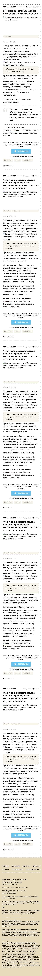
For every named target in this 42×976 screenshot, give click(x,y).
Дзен (17, 160)
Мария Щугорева (33, 176)
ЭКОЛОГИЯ (5, 869)
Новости (8, 160)
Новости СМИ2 (8, 166)
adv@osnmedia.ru (33, 896)
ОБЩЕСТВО (26, 866)
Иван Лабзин (35, 7)
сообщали (14, 130)
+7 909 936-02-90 (11, 893)
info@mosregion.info (11, 884)
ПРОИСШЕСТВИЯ (9, 7)
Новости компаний (33, 869)
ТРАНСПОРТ (36, 866)
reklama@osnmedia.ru (21, 896)
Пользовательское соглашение (11, 939)
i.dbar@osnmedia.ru (10, 892)
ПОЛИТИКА (5, 866)
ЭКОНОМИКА (15, 866)
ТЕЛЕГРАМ (27, 160)
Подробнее (36, 935)
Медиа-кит (17, 920)
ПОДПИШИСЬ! (23, 151)
